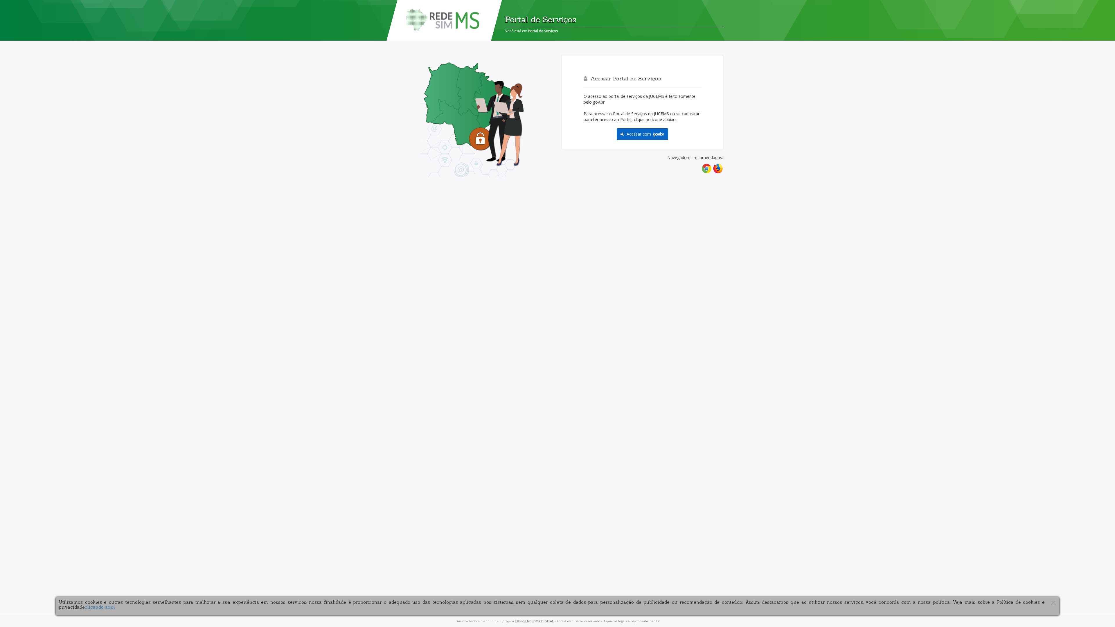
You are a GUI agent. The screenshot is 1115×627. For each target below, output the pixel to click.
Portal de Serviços (543, 30)
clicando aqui (100, 607)
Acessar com (638, 134)
